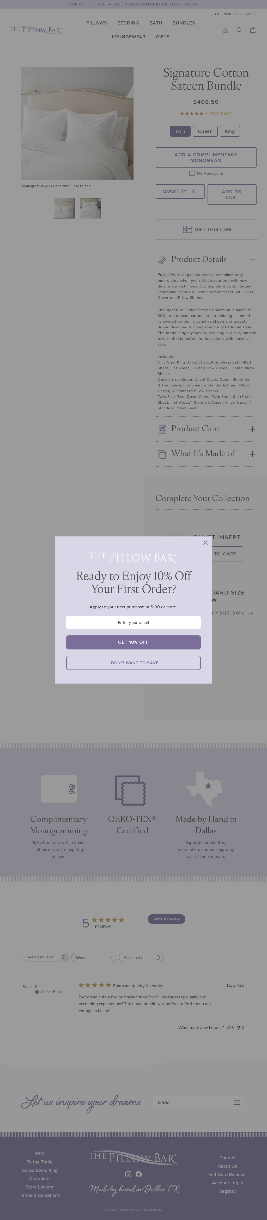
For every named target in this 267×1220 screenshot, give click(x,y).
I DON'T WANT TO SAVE (133, 663)
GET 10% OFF (133, 642)
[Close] (205, 542)
